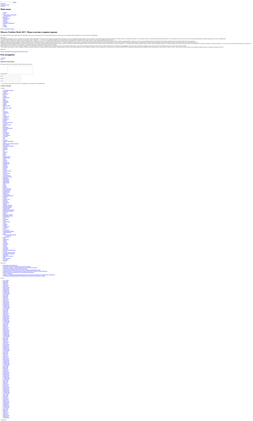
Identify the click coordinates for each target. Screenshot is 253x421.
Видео (4, 125)
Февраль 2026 (6, 287)
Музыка (5, 186)
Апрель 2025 (6, 299)
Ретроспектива (6, 221)
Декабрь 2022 (6, 332)
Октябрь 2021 (6, 349)
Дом (4, 137)
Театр (4, 233)
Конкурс (5, 161)
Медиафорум (6, 180)
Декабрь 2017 (6, 403)
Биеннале (5, 120)
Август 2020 (6, 365)
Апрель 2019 (6, 384)
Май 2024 (5, 312)
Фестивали (5, 247)
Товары (5, 240)
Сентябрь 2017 (6, 407)
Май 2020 (5, 369)
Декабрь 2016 (6, 417)
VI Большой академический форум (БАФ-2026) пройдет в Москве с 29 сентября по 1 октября (24, 275)
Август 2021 (6, 351)
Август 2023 (6, 323)
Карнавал (5, 151)
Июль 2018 (5, 395)
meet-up (5, 103)
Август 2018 (6, 394)
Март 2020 (5, 371)
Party (4, 106)
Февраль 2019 (6, 386)
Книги (4, 159)
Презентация (6, 202)
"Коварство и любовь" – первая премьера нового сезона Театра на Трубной (20, 267)
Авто (4, 114)
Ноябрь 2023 (6, 319)
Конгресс (5, 160)
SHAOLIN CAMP (7, 108)
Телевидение (6, 237)
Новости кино (6, 192)
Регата (4, 220)
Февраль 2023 (6, 330)
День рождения (6, 135)
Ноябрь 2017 (6, 404)
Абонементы (6, 112)
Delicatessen (5, 93)
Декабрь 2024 (6, 304)
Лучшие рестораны (7, 176)
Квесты (5, 154)
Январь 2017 (6, 416)
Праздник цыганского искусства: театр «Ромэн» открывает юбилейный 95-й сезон (21, 270)
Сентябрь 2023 (6, 321)
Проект (26, 51)
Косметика (5, 167)
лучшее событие (6, 175)
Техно (4, 238)
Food (4, 24)
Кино (4, 155)
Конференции (6, 18)
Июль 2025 (5, 295)
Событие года (6, 226)
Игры (4, 142)
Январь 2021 (6, 359)
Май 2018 (5, 397)
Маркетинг (5, 177)
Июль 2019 (5, 380)
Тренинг (5, 241)
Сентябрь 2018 (6, 392)
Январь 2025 (6, 302)
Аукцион (5, 117)
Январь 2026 (6, 288)
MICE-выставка (6, 105)
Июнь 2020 (5, 367)
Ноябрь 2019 (6, 376)
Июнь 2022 (5, 339)
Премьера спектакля (7, 206)
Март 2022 (5, 343)
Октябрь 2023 (6, 320)
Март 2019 (5, 385)
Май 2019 (5, 383)
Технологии (8, 235)
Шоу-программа (6, 258)
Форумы (5, 20)
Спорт (4, 228)
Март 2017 (5, 414)
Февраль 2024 (6, 315)
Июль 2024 (5, 309)
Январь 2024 (6, 317)
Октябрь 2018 (6, 391)
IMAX (4, 99)
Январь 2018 (6, 402)
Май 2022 (5, 340)
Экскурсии (5, 259)
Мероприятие (6, 181)
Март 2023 (5, 328)
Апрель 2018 (6, 398)
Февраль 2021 (6, 358)
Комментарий (4, 73)
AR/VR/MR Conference (8, 90)
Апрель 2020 (6, 370)
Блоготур (5, 123)
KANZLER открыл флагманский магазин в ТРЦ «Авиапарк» (17, 266)
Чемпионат (5, 254)
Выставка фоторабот (7, 128)
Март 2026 (5, 286)
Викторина (5, 127)
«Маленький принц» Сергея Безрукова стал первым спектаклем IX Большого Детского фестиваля (25, 271)
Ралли (4, 218)
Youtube (2, 4)
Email (2, 78)
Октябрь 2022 (6, 334)
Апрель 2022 (6, 341)
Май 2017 (5, 411)
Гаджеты (5, 131)
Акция (4, 115)
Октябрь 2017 (6, 405)
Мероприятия (6, 182)
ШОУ (4, 257)
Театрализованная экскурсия (9, 234)
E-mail (7, 4)
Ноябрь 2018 (6, 390)
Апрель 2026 (6, 285)
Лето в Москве (6, 173)
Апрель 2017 (6, 412)
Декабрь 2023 (6, 318)
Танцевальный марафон (8, 231)
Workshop (5, 111)
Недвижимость (6, 191)
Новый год (5, 193)
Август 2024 (6, 308)
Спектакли (5, 21)
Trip (4, 109)
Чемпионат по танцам (8, 256)
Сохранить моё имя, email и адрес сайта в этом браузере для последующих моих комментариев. (23, 83)
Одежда (5, 198)
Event (4, 95)
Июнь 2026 (5, 282)
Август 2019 (6, 379)
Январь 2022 (6, 345)
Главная (5, 12)
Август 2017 (6, 408)
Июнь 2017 (5, 410)
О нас (4, 13)
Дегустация (5, 134)
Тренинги (5, 243)
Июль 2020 (5, 366)
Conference (5, 91)
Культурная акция (15, 51)
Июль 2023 (5, 324)
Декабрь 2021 (6, 346)
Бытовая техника (7, 124)
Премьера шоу (6, 208)
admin (12, 28)
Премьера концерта (7, 205)
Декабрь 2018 (6, 389)
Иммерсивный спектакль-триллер (10, 143)
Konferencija (6, 102)
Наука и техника (7, 189)
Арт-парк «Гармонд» (8, 273)
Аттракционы (6, 116)
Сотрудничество (7, 16)
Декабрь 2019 (6, 375)
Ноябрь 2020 (6, 362)
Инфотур (5, 148)
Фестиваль (5, 248)
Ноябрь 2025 (6, 291)
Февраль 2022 (6, 344)
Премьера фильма (7, 207)
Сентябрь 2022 (6, 336)
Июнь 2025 (5, 296)
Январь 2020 (6, 373)
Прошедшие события (8, 214)
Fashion (2, 51)
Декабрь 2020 (6, 360)
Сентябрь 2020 (6, 364)
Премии (5, 204)
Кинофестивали (6, 156)
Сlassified (5, 26)
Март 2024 (5, 314)
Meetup (4, 104)
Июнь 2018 (5, 396)
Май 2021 (5, 354)
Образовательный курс (8, 195)
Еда (4, 138)
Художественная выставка (9, 252)
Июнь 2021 (5, 353)
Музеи (4, 185)
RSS (5, 4)
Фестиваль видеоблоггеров (9, 250)
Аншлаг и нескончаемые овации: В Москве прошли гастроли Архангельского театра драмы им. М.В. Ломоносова (29, 274)
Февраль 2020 (6, 372)
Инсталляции (6, 144)
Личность (5, 174)
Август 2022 (6, 337)
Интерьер (5, 147)
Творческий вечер (7, 232)
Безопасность (6, 118)
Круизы (5, 169)
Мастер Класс (6, 179)
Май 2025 (5, 298)
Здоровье (5, 140)
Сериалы (5, 224)
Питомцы (5, 200)
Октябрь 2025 (6, 292)
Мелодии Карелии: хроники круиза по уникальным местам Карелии (18, 272)
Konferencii (5, 101)
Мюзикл (5, 187)
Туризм (4, 25)
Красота (5, 168)
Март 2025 (5, 300)
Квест (4, 153)
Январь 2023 (6, 331)
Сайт (2, 81)
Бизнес (4, 121)
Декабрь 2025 (6, 289)
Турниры (5, 246)
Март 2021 (5, 357)
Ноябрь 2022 (6, 333)
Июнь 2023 (5, 325)
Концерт (5, 164)
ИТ (4, 150)
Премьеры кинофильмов (8, 23)
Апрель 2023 (6, 327)
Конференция (6, 163)
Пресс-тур (5, 212)
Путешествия (6, 217)
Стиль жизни (6, 230)
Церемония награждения (8, 253)
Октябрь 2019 (6, 377)
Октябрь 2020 (6, 363)
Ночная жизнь (6, 194)
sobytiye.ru (3, 6)
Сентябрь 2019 (6, 378)
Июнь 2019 (5, 382)
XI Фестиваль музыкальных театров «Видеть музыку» (15, 268)
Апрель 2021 (6, 356)
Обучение (5, 196)
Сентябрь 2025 (6, 293)
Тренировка (5, 244)
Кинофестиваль (6, 157)
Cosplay (5, 92)
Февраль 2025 (6, 301)
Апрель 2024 (6, 313)
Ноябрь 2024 (6, 305)
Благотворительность (8, 122)
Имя (2, 76)
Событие (5, 225)
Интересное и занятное (8, 146)
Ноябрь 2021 (6, 347)
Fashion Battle (7, 51)
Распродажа (5, 219)
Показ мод (21, 51)
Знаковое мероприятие (8, 141)
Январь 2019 (6, 388)
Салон (4, 222)
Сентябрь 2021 (6, 350)
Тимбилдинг (6, 239)
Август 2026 (6, 280)
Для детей (5, 136)
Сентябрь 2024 (6, 307)
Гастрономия (6, 133)
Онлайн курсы (6, 199)
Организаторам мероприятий (9, 14)
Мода (4, 183)
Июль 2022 (5, 338)
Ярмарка (5, 260)
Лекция (5, 172)
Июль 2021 (5, 352)
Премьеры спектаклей (8, 211)
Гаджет (4, 130)
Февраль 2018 (6, 401)
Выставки (5, 19)
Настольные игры (7, 188)
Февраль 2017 (6, 415)
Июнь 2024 (5, 311)
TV (4, 110)
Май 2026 (5, 283)
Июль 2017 (5, 409)
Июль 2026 (5, 281)
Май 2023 (5, 326)
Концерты (5, 17)
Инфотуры (5, 149)
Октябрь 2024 (6, 306)
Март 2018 (5, 399)
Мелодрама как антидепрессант (10, 265)
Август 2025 (6, 294)
